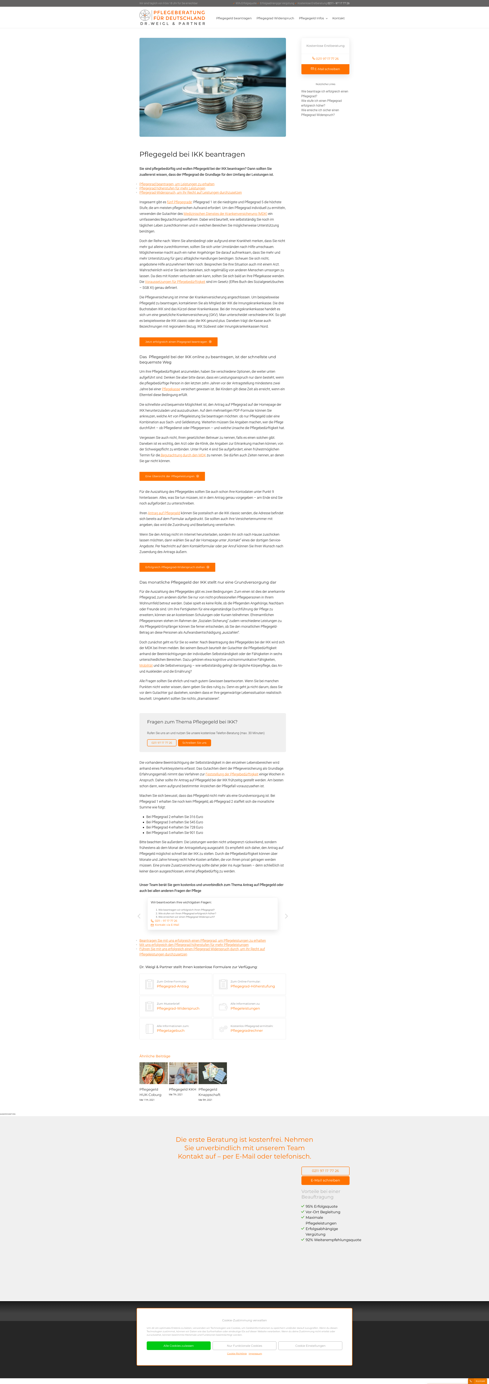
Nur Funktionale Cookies (244, 1346)
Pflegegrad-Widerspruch (178, 1006)
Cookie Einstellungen (310, 1346)
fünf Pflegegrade (179, 202)
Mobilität (146, 665)
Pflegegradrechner (252, 1028)
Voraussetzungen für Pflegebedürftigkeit (175, 282)
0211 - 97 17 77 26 (291, 3)
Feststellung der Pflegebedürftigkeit (232, 774)
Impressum (255, 1353)
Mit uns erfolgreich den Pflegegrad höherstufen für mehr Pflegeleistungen (194, 945)
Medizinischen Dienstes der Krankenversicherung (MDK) (225, 214)
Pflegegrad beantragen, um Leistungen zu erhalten (177, 184)
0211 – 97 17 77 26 (166, 920)
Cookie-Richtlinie (237, 1353)
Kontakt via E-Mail (167, 924)
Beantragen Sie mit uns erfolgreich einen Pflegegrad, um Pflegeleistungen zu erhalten (202, 941)
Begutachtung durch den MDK (183, 455)
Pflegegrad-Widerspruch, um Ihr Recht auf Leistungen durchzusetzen (190, 192)
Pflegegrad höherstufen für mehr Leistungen (172, 188)
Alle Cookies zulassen (179, 1346)
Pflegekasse (171, 389)
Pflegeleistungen (245, 1006)
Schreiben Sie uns (194, 742)
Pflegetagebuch (173, 1028)
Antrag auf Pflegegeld (164, 513)
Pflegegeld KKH (182, 1089)
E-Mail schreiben (327, 69)
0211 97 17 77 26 (161, 742)
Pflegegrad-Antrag (173, 984)
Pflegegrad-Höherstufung (253, 984)
